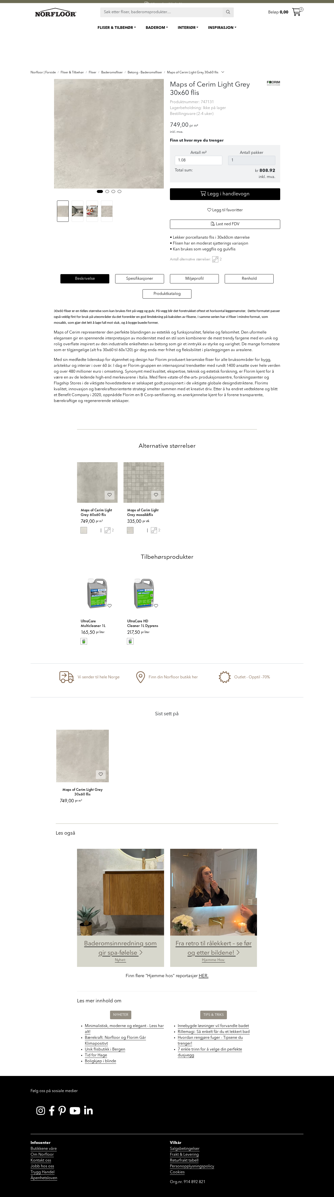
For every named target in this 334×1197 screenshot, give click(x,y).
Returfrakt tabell (184, 1161)
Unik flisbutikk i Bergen (105, 1050)
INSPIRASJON (221, 28)
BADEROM (155, 28)
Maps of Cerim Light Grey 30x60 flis (82, 792)
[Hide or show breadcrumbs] (223, 72)
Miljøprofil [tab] (194, 279)
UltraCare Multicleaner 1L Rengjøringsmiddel (95, 623)
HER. (204, 976)
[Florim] (273, 83)
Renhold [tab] (249, 279)
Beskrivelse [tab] (85, 279)
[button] (100, 191)
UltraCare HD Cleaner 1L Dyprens (142, 623)
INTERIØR (187, 28)
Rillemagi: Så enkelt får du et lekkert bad (214, 1032)
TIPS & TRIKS (213, 1015)
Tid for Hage (96, 1055)
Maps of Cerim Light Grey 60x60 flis (96, 512)
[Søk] (228, 12)
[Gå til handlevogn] (296, 14)
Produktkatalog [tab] (167, 294)
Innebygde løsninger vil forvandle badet (213, 1026)
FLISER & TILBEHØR (115, 28)
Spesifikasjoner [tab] (139, 279)
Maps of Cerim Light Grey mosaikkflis (142, 512)
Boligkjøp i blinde (100, 1061)
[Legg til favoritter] (109, 495)
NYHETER (120, 1015)
